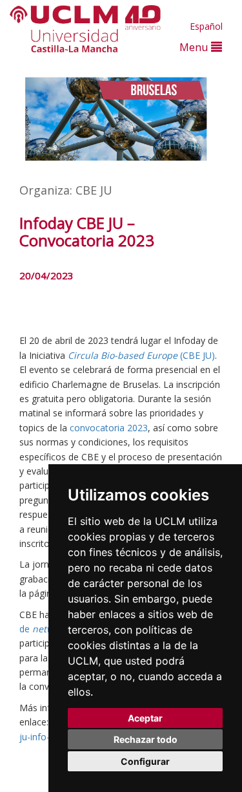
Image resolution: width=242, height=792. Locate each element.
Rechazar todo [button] (145, 739)
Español (206, 26)
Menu (195, 46)
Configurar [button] (145, 761)
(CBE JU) (141, 355)
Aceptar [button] (145, 717)
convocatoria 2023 (109, 428)
